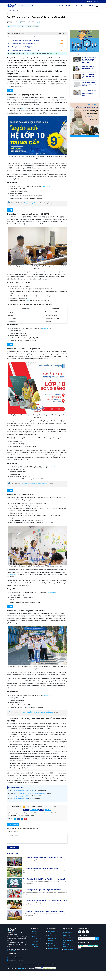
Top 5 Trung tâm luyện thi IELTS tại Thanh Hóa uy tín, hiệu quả (44, 879)
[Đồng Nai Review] (95, 945)
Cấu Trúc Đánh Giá (36, 941)
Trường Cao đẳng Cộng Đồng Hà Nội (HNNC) (23, 37)
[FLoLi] (79, 947)
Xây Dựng (84, 6)
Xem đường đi (45, 186)
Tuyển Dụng (35, 946)
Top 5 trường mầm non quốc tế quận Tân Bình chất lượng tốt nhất (45, 900)
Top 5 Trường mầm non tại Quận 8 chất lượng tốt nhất (41, 868)
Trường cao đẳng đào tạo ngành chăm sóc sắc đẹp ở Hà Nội (29, 793)
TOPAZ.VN (21, 968)
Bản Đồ (13, 951)
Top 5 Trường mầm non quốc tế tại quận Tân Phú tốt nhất (42, 890)
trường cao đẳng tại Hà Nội (30, 203)
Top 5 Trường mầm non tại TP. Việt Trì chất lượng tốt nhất (42, 857)
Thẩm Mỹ (54, 6)
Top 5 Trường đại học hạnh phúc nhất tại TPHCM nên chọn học (44, 911)
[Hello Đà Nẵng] (85, 945)
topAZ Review (12, 6)
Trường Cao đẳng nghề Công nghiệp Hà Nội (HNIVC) (25, 50)
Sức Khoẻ (46, 6)
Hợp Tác (34, 936)
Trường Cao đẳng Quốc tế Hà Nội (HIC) (22, 47)
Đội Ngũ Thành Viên (37, 939)
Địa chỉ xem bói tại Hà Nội (21, 798)
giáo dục (23, 108)
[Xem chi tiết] (53, 53)
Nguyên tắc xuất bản (53, 948)
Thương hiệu (51, 940)
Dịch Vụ (68, 6)
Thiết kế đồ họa (11, 574)
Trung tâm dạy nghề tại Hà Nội (22, 796)
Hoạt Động (34, 944)
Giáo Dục (61, 6)
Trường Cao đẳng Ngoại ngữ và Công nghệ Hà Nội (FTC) (26, 40)
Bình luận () (20, 26)
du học (27, 300)
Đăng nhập (89, 1)
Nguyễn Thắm (19, 22)
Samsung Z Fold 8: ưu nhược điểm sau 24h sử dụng (88, 68)
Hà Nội (38, 22)
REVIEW (91, 6)
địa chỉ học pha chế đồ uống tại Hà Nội (24, 790)
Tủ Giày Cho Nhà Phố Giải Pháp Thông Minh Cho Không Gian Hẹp (88, 76)
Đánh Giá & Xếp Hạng (68, 932)
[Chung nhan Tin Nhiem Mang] (39, 968)
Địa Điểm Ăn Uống (52, 935)
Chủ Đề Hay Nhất (52, 938)
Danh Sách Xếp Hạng (53, 943)
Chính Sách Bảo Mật (68, 938)
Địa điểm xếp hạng (52, 946)
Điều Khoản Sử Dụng (68, 935)
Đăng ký (96, 1)
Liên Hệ (34, 934)
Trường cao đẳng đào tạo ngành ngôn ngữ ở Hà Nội (37, 712)
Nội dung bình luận (13, 832)
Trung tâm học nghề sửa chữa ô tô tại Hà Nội (34, 483)
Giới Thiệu (34, 931)
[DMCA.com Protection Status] (49, 968)
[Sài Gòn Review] (90, 945)
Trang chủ (9, 10)
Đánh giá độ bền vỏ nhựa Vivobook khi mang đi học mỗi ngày (89, 84)
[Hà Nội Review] (80, 945)
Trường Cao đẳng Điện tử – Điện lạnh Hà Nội (23, 43)
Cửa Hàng (76, 6)
